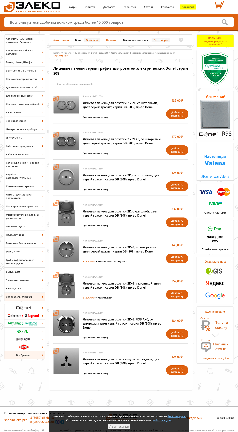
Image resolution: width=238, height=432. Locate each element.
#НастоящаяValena (215, 166)
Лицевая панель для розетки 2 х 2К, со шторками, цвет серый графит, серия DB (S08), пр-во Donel (120, 105)
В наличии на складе (136, 40)
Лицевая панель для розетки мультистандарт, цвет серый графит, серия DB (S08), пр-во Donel (122, 361)
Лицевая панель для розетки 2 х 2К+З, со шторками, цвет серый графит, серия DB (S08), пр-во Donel (122, 141)
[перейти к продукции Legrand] (24, 316)
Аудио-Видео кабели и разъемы (19, 52)
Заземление (13, 112)
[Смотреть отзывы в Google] (215, 300)
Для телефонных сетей (19, 95)
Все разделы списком (19, 296)
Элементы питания (17, 280)
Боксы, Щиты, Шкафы (19, 62)
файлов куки (161, 420)
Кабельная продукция (19, 146)
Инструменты (14, 137)
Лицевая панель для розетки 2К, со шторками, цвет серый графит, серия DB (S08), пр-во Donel (122, 177)
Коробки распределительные (18, 176)
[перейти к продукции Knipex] (24, 347)
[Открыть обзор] (215, 136)
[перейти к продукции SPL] (24, 331)
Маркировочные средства (22, 206)
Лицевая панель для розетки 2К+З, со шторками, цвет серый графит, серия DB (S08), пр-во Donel (120, 249)
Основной (92, 40)
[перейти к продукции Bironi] (24, 339)
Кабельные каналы (17, 154)
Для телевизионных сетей (22, 87)
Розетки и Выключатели (21, 243)
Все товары (161, 40)
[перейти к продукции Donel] (24, 308)
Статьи (148, 7)
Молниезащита (15, 226)
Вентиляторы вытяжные (21, 70)
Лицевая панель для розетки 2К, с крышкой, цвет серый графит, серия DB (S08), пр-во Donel (120, 213)
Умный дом (13, 271)
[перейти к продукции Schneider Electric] (24, 323)
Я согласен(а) (119, 427)
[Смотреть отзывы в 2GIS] (215, 276)
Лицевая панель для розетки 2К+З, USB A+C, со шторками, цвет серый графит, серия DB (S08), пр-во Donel (122, 323)
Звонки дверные (16, 121)
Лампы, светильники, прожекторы (19, 196)
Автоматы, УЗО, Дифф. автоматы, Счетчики (19, 40)
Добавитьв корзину (177, 114)
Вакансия (188, 7)
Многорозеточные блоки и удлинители (22, 216)
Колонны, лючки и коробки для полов (22, 164)
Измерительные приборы (22, 129)
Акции (73, 7)
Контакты (167, 7)
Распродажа (13, 288)
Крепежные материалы (20, 186)
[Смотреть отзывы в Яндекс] (215, 288)
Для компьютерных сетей (21, 79)
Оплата (90, 7)
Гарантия (129, 7)
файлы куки (177, 416)
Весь (78, 40)
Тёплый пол (13, 251)
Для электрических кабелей (23, 104)
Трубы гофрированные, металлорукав (20, 261)
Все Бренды (23, 355)
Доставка (109, 7)
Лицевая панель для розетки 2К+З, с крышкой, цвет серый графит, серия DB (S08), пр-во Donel (122, 285)
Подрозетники (15, 234)
